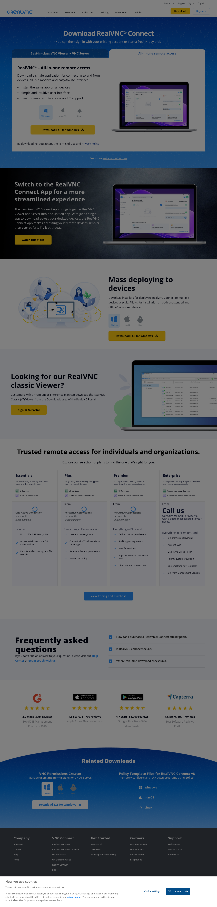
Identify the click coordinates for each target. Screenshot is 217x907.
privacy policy (74, 896)
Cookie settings (152, 891)
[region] (108, 891)
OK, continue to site (178, 891)
